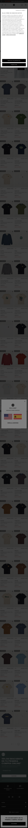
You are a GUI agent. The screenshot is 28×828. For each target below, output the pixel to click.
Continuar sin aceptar (20, 10)
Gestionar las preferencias (14, 60)
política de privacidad (11, 34)
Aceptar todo (14, 64)
